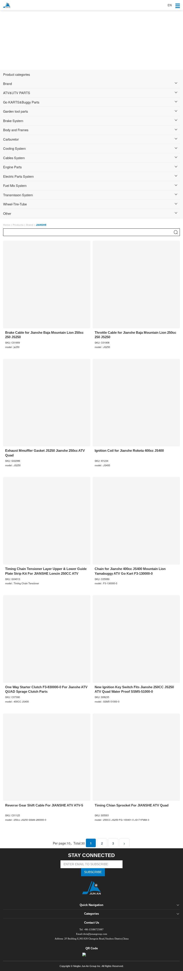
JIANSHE (41, 224)
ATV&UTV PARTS (16, 92)
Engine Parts (12, 167)
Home (6, 224)
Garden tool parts (15, 111)
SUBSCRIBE (93, 872)
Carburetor (11, 139)
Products (18, 224)
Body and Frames (15, 129)
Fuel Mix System (15, 185)
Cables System (14, 157)
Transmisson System (18, 194)
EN (170, 5)
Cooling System (14, 148)
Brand (7, 83)
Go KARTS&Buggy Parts (21, 102)
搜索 (176, 232)
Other (7, 213)
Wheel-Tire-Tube (15, 204)
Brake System (13, 120)
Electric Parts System (18, 176)
